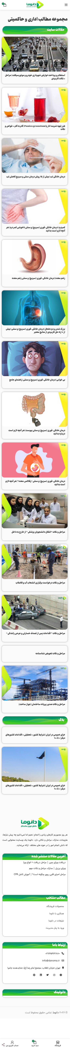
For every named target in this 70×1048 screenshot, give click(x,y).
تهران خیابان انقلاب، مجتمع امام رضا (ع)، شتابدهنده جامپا (33, 968)
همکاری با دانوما (56, 913)
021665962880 (52, 953)
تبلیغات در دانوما (56, 921)
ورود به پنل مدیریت (55, 928)
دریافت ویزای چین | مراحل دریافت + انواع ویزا (44, 862)
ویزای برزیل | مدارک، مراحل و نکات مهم (47, 868)
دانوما (56, 1012)
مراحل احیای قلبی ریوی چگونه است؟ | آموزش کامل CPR (40, 874)
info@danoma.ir (51, 960)
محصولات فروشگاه (55, 906)
